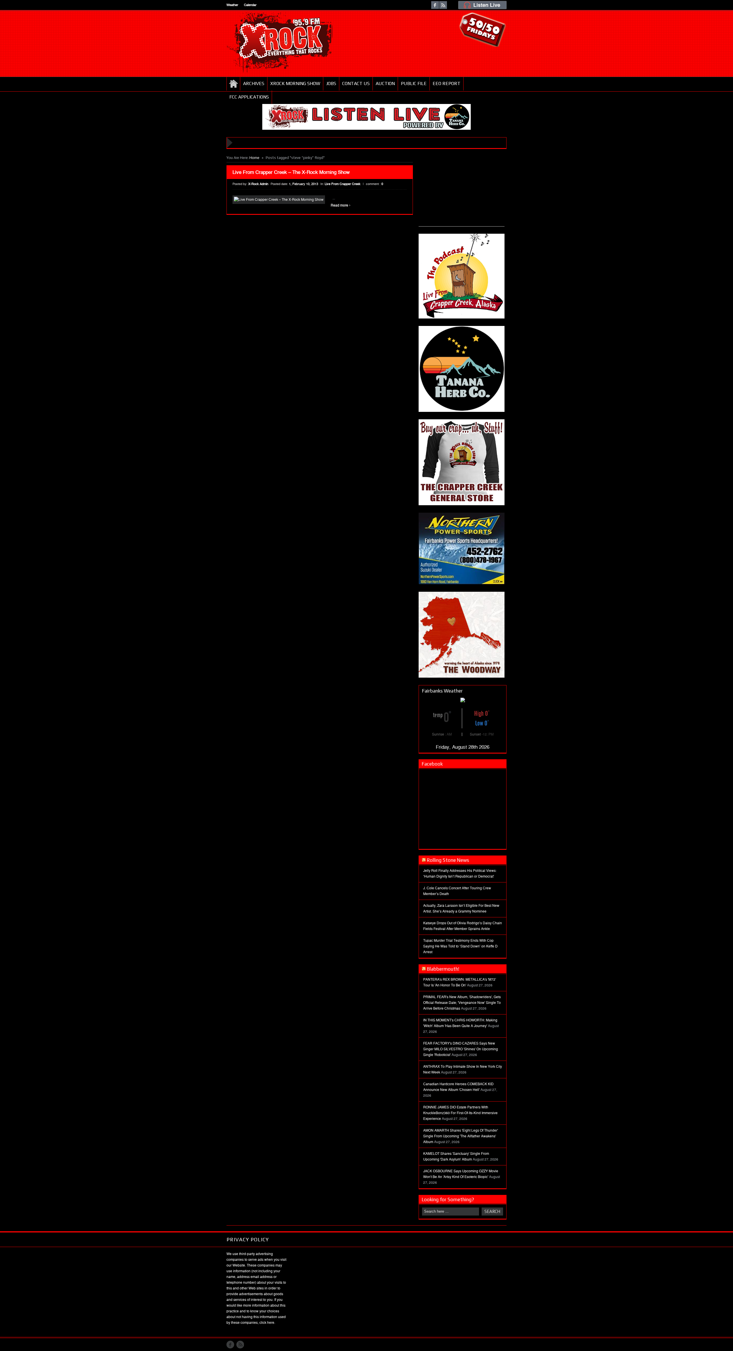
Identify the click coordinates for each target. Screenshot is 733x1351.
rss (443, 5)
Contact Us (356, 83)
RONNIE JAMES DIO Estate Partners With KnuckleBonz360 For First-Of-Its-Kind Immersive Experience (460, 1113)
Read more (340, 205)
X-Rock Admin (258, 184)
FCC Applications (249, 97)
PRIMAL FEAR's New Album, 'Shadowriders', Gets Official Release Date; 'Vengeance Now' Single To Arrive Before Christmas (462, 1002)
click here (266, 1323)
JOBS (331, 83)
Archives (253, 83)
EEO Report (446, 83)
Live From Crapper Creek (342, 184)
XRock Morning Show (295, 83)
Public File (414, 83)
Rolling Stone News (448, 860)
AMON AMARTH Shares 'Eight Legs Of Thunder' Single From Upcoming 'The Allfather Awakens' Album (460, 1136)
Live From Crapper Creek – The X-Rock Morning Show (291, 172)
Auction (385, 83)
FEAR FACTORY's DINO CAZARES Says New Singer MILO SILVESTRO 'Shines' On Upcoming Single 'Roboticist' (460, 1049)
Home (233, 83)
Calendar (250, 5)
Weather (232, 5)
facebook (435, 5)
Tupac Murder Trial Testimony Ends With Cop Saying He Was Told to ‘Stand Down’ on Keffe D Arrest (460, 946)
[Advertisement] (462, 190)
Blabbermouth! (443, 969)
